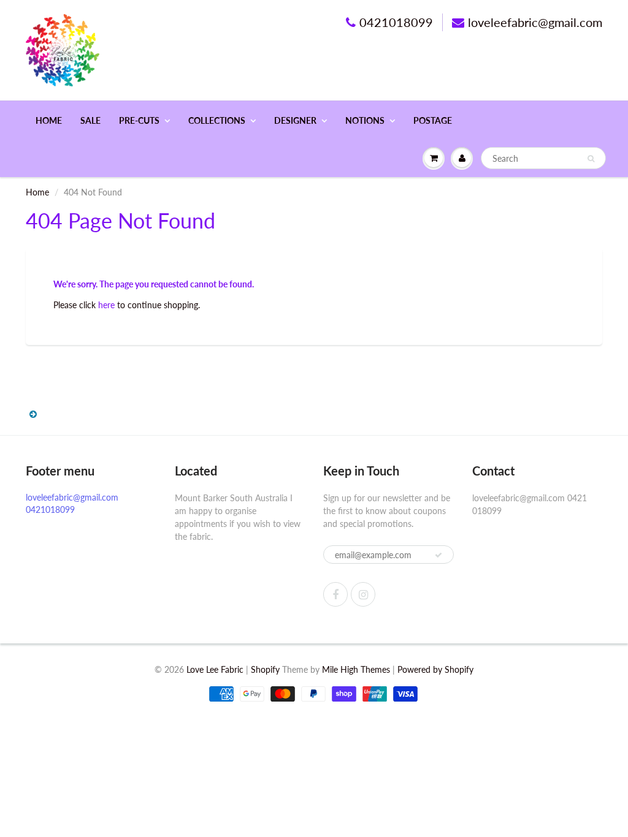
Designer (295, 120)
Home (49, 120)
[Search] (591, 159)
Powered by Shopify (435, 669)
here (106, 305)
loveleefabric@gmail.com (535, 22)
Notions (365, 120)
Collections (216, 120)
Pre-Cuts (139, 120)
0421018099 (396, 22)
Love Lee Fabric (214, 669)
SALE (90, 120)
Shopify (265, 669)
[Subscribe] (438, 555)
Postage (432, 120)
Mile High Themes (356, 669)
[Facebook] (335, 594)
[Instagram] (363, 594)
